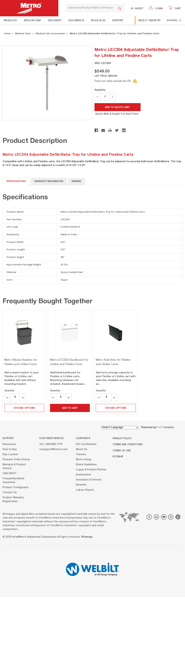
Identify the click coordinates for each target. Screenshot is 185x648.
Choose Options (24, 407)
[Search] (120, 8)
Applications (32, 20)
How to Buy (10, 449)
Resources (9, 444)
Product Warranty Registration (13, 499)
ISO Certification (86, 444)
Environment (83, 475)
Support (118, 20)
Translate (168, 427)
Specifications (16, 181)
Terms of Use (122, 450)
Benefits (81, 485)
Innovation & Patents (88, 480)
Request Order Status (16, 459)
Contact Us (10, 492)
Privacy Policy (122, 438)
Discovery (54, 20)
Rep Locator (10, 454)
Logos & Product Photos (91, 470)
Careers (81, 454)
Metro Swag (83, 459)
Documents (76, 20)
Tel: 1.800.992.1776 (50, 444)
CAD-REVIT (10, 473)
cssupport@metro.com (53, 449)
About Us (81, 449)
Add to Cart (70, 407)
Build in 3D (98, 20)
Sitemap (118, 456)
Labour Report (85, 490)
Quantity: (100, 89)
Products (10, 20)
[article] (24, 362)
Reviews (76, 181)
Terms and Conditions (127, 444)
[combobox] (91, 8)
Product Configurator (16, 487)
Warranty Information (49, 181)
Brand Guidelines (86, 464)
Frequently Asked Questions (13, 480)
